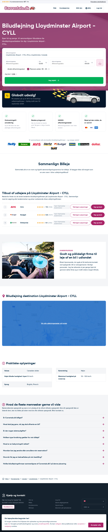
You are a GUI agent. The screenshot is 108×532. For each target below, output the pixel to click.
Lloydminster (33, 479)
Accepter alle (96, 525)
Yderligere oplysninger (80, 207)
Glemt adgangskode (61, 503)
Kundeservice (64, 8)
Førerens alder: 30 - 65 (38, 69)
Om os (31, 500)
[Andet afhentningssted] (6, 69)
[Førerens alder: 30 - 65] (28, 69)
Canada (24, 479)
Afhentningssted (11, 53)
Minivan (31, 508)
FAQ (54, 8)
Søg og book (98, 207)
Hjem (7, 479)
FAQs (30, 503)
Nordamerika (15, 479)
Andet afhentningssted (16, 69)
